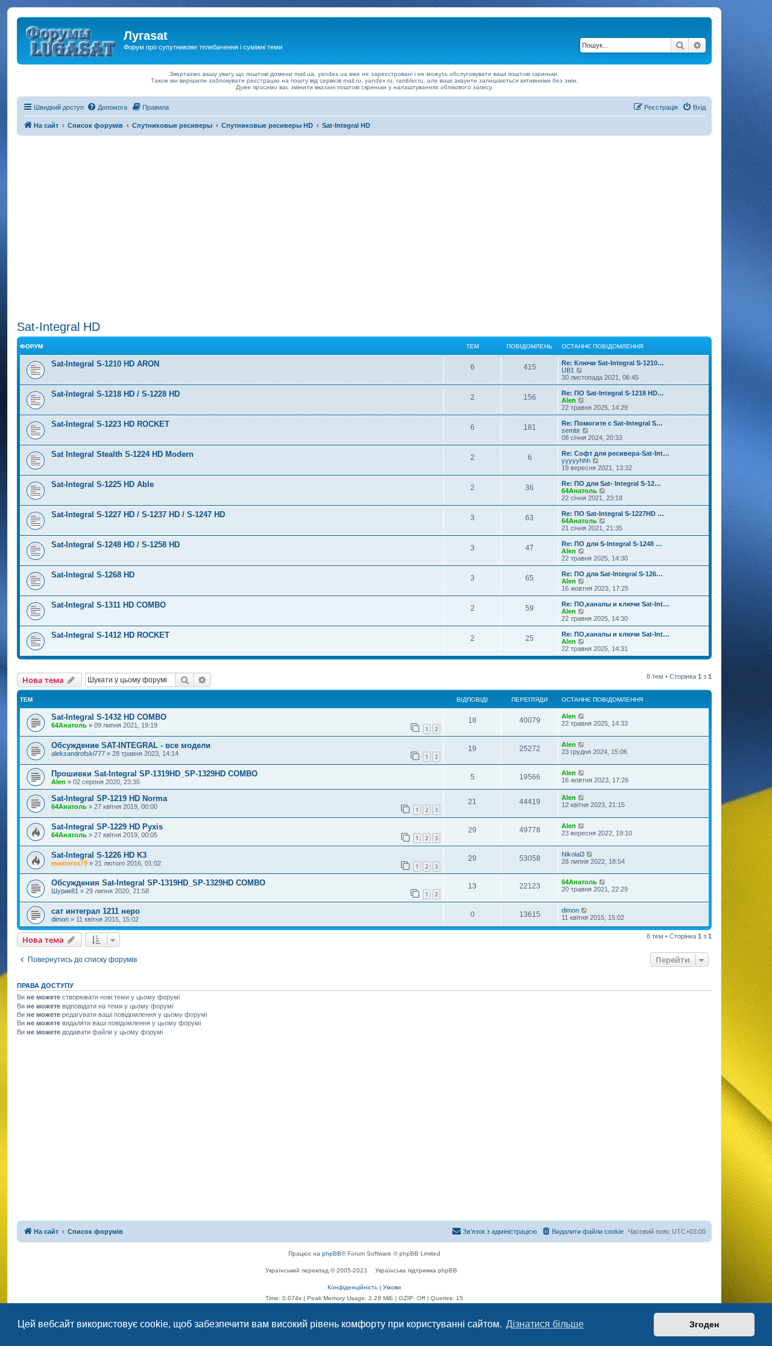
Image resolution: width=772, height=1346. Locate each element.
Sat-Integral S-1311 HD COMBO (108, 604)
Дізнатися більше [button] (545, 1324)
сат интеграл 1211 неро (95, 911)
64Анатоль (579, 490)
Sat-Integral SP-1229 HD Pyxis (107, 826)
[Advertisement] (364, 226)
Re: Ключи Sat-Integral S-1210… (613, 362)
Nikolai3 (573, 854)
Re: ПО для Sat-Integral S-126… (612, 573)
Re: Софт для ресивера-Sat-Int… (615, 453)
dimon (60, 919)
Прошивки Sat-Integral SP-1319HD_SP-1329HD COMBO (154, 773)
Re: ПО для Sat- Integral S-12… (611, 483)
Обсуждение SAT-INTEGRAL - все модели (130, 745)
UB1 (568, 370)
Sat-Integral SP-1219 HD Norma (109, 798)
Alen (569, 400)
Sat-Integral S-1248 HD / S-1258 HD (115, 544)
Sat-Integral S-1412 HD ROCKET (110, 635)
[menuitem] (107, 107)
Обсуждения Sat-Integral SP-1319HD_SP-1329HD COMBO (158, 882)
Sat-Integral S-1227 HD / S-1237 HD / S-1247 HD (138, 514)
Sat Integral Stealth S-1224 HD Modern (122, 454)
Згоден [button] (704, 1324)
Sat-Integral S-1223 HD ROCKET (110, 424)
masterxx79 (69, 863)
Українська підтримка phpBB (416, 1270)
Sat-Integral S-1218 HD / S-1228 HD (115, 393)
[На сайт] (72, 39)
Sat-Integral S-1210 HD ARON (105, 363)
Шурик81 (64, 891)
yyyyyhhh (576, 460)
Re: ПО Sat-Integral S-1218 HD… (613, 393)
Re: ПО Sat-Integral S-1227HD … (613, 513)
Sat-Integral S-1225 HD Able (102, 484)
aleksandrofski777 (78, 753)
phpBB (331, 1253)
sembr (571, 430)
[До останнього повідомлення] (582, 716)
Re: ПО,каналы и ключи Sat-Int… (615, 604)
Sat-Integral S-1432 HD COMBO (108, 717)
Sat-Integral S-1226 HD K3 (99, 855)
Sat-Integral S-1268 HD (92, 574)
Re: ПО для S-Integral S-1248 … (612, 543)
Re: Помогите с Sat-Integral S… (612, 423)
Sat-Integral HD (58, 326)
